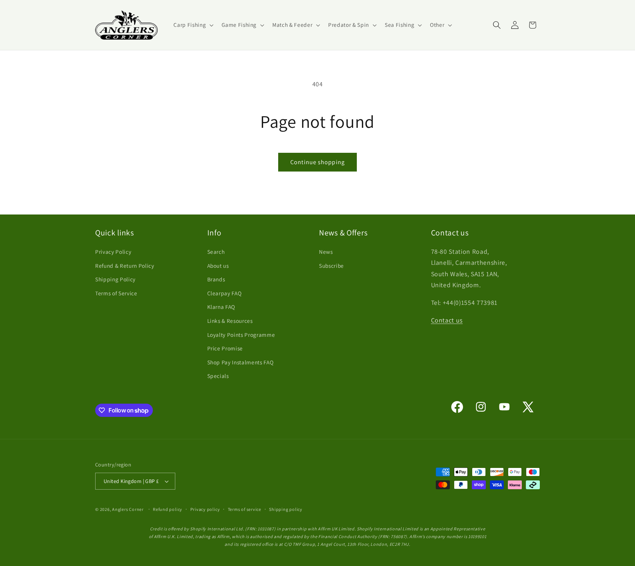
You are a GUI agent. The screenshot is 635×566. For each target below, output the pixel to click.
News (326, 251)
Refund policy (167, 509)
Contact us (447, 320)
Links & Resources (230, 320)
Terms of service (244, 509)
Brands (216, 279)
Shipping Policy (115, 279)
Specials (218, 375)
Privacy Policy (113, 251)
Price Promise (225, 348)
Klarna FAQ (221, 306)
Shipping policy (285, 509)
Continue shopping (317, 162)
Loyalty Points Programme (241, 334)
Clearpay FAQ (224, 293)
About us (218, 265)
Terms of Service (116, 293)
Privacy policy (205, 509)
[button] (193, 25)
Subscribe (331, 265)
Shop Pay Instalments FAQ (240, 362)
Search (216, 251)
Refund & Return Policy (124, 265)
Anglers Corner (128, 509)
